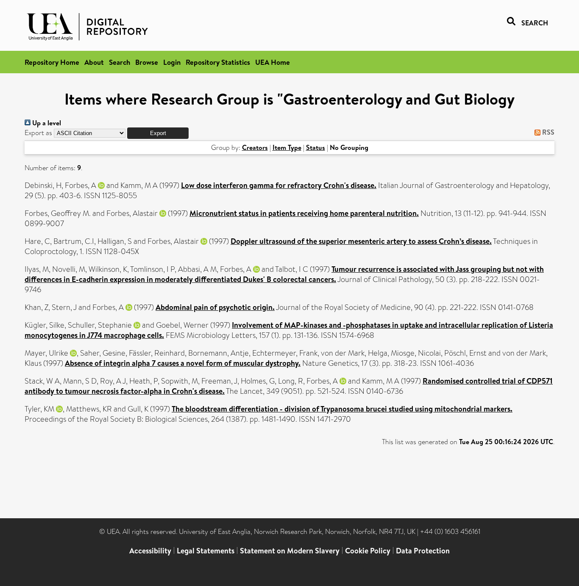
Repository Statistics (218, 62)
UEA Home (272, 62)
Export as (38, 133)
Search (119, 62)
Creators (255, 147)
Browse (146, 62)
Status (315, 147)
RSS (547, 132)
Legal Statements (205, 550)
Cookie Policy (367, 550)
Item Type (287, 147)
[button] (158, 133)
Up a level (46, 122)
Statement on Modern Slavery (290, 550)
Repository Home (52, 62)
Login (172, 62)
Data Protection (423, 550)
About (94, 62)
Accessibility (150, 550)
